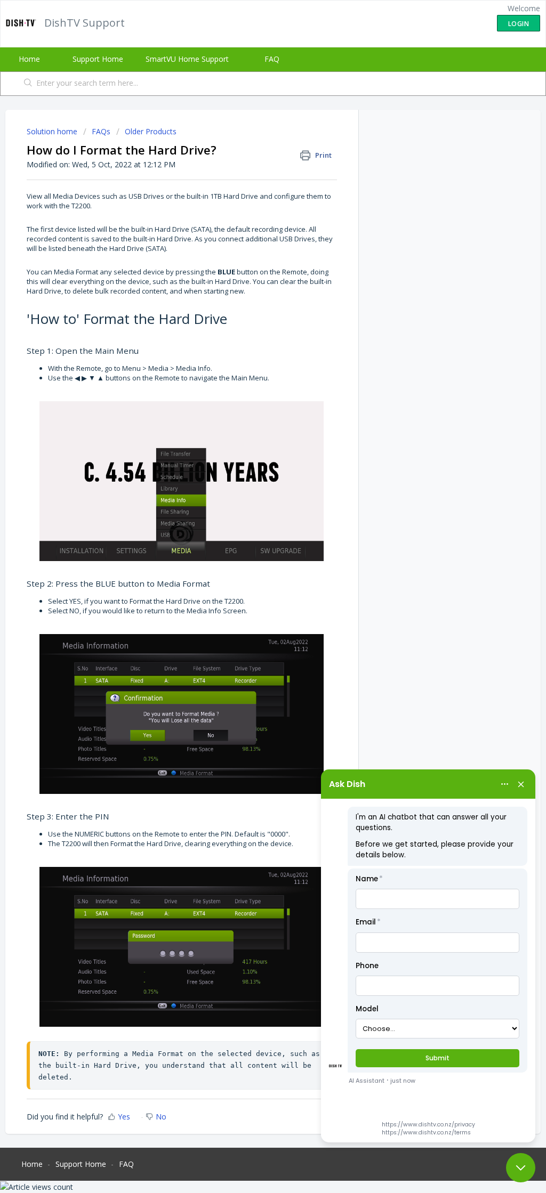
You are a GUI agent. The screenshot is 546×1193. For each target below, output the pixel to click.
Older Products (150, 131)
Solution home (53, 131)
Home (29, 59)
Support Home (98, 59)
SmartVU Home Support (187, 59)
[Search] (28, 83)
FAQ (271, 59)
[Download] (253, 468)
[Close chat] (520, 1167)
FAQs (101, 131)
